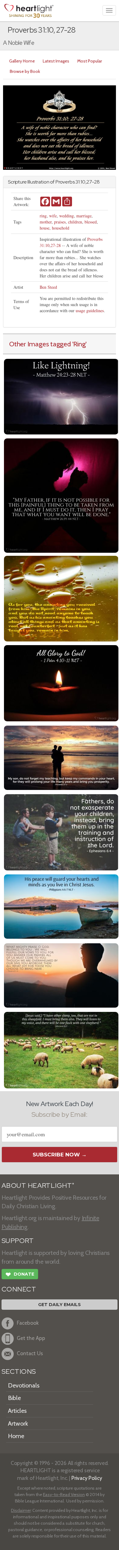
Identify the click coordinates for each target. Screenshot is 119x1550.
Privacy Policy (86, 1478)
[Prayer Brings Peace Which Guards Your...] (61, 906)
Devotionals (23, 1385)
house (44, 228)
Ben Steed (48, 287)
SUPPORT (18, 1240)
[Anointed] (61, 598)
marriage (84, 216)
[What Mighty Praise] (61, 975)
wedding (66, 216)
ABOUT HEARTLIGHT (38, 1185)
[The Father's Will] (61, 495)
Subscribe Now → (60, 1155)
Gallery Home (22, 61)
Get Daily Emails (59, 1304)
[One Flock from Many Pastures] (61, 1049)
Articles (17, 1410)
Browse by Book (25, 71)
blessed (91, 222)
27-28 (56, 245)
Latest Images (56, 61)
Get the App (31, 1338)
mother (46, 222)
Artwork (18, 1423)
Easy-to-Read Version (64, 1494)
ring (43, 216)
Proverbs (65, 182)
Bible (14, 1398)
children (75, 222)
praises (60, 222)
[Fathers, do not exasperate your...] (61, 832)
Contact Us (30, 1353)
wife (53, 216)
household (60, 228)
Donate (19, 1274)
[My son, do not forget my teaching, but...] (61, 757)
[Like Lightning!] (61, 396)
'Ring (79, 344)
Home (16, 1436)
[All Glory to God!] (61, 683)
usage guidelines (90, 310)
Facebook (28, 1323)
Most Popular (89, 61)
